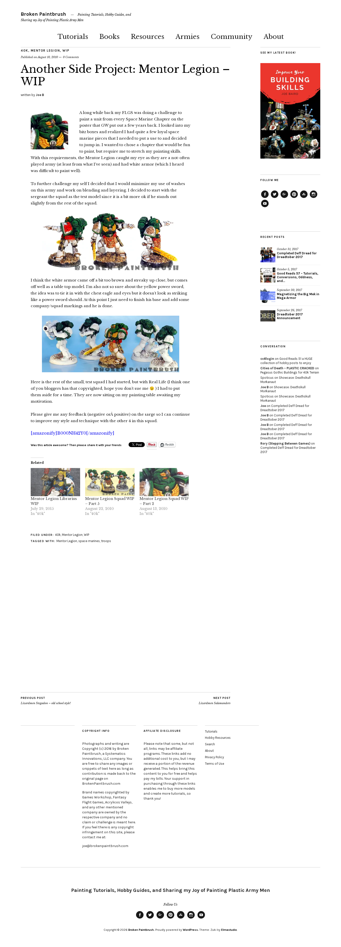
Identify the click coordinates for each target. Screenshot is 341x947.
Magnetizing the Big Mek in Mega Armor (298, 296)
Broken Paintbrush (43, 14)
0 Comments (71, 57)
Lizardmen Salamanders (214, 700)
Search (210, 744)
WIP (66, 50)
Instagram (313, 197)
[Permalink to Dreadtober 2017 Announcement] (267, 315)
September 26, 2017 (289, 310)
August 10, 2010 (47, 57)
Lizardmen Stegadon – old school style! (46, 700)
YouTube (201, 918)
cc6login (267, 359)
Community (231, 37)
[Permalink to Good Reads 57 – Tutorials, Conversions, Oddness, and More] (267, 275)
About (274, 37)
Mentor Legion (45, 50)
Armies (187, 37)
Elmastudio (229, 930)
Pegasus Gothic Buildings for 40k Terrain (289, 372)
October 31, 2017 (287, 249)
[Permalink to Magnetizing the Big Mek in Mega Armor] (267, 295)
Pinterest (294, 197)
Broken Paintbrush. (141, 930)
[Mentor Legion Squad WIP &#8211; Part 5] (110, 482)
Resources (147, 37)
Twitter (274, 197)
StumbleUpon (304, 197)
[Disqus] (110, 629)
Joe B (40, 95)
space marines (89, 541)
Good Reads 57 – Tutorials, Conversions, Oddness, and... (297, 277)
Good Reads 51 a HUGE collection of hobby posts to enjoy (286, 361)
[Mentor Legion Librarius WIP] (55, 482)
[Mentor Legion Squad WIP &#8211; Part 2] (164, 482)
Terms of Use (214, 763)
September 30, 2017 (289, 290)
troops (106, 541)
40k (24, 50)
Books (109, 37)
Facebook (265, 197)
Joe (263, 406)
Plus (284, 197)
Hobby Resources (218, 738)
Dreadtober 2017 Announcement (290, 316)
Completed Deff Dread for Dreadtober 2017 (297, 255)
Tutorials (72, 37)
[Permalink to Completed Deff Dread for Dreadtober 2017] (267, 254)
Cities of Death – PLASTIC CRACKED (287, 368)
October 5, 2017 (287, 269)
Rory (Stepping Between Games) (285, 443)
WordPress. (191, 930)
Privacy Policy (214, 757)
